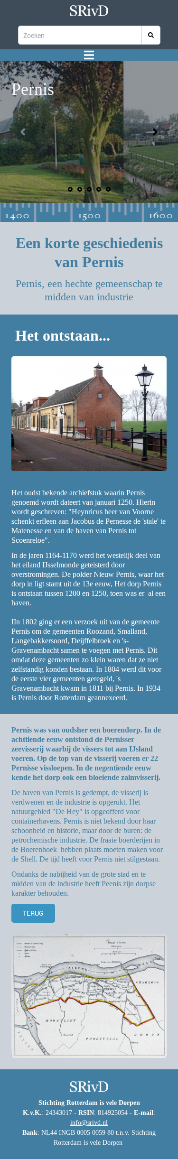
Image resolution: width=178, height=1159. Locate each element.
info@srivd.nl (89, 1122)
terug (33, 913)
